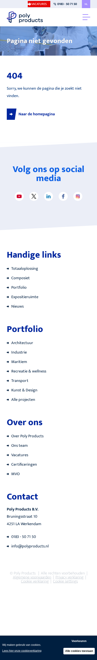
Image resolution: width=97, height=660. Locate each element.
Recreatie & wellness (28, 371)
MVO (15, 474)
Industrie (19, 352)
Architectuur (22, 343)
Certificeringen (24, 464)
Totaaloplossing (24, 268)
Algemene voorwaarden (32, 577)
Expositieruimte (24, 297)
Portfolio (19, 287)
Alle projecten (23, 399)
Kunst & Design (24, 390)
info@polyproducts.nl (30, 546)
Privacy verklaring (69, 577)
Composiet (20, 278)
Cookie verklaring (35, 581)
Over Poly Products (27, 436)
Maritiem (19, 361)
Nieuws (17, 306)
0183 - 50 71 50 (67, 4)
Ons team (19, 445)
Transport (19, 380)
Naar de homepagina (36, 114)
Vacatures (39, 4)
